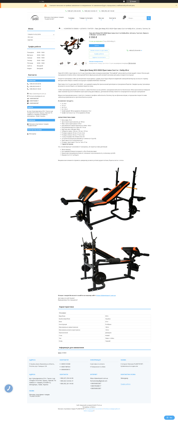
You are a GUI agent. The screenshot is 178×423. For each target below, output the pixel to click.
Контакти (112, 18)
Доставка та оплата (97, 364)
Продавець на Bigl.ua (89, 407)
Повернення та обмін (98, 367)
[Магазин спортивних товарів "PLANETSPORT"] (35, 18)
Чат (171, 417)
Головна (71, 18)
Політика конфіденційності (112, 409)
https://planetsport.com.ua (106, 295)
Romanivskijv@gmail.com (37, 96)
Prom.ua (99, 405)
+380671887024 (65, 367)
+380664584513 (65, 369)
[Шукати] (149, 18)
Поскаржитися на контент (94, 409)
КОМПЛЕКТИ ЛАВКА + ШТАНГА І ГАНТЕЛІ (78, 29)
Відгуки (30, 40)
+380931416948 (65, 364)
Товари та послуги (86, 18)
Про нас (101, 18)
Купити (97, 45)
